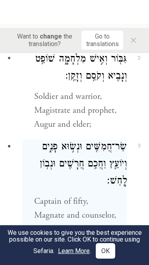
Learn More (74, 251)
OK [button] (105, 251)
